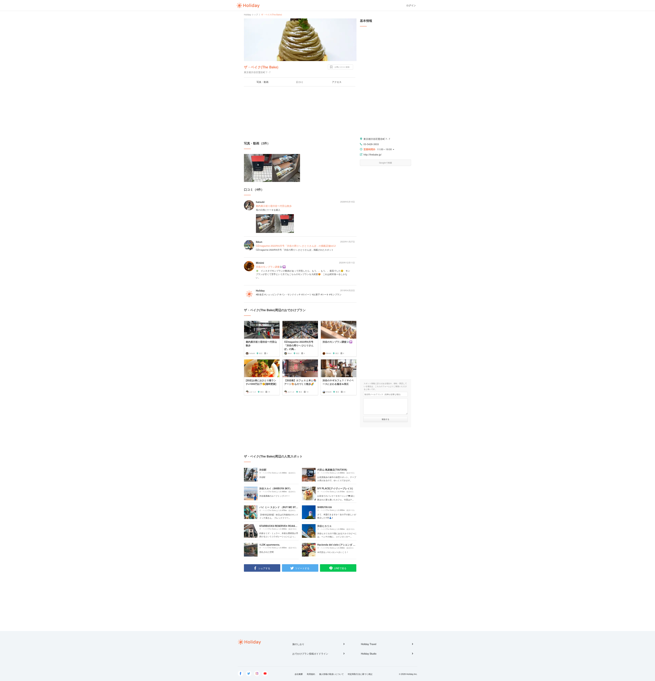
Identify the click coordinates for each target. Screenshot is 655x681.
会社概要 (299, 673)
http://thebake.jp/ (372, 154)
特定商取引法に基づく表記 (360, 673)
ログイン (411, 5)
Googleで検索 (385, 162)
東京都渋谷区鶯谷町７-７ (377, 138)
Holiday (248, 5)
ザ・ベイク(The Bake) (261, 66)
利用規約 (311, 673)
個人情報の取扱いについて (331, 673)
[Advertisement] (300, 114)
